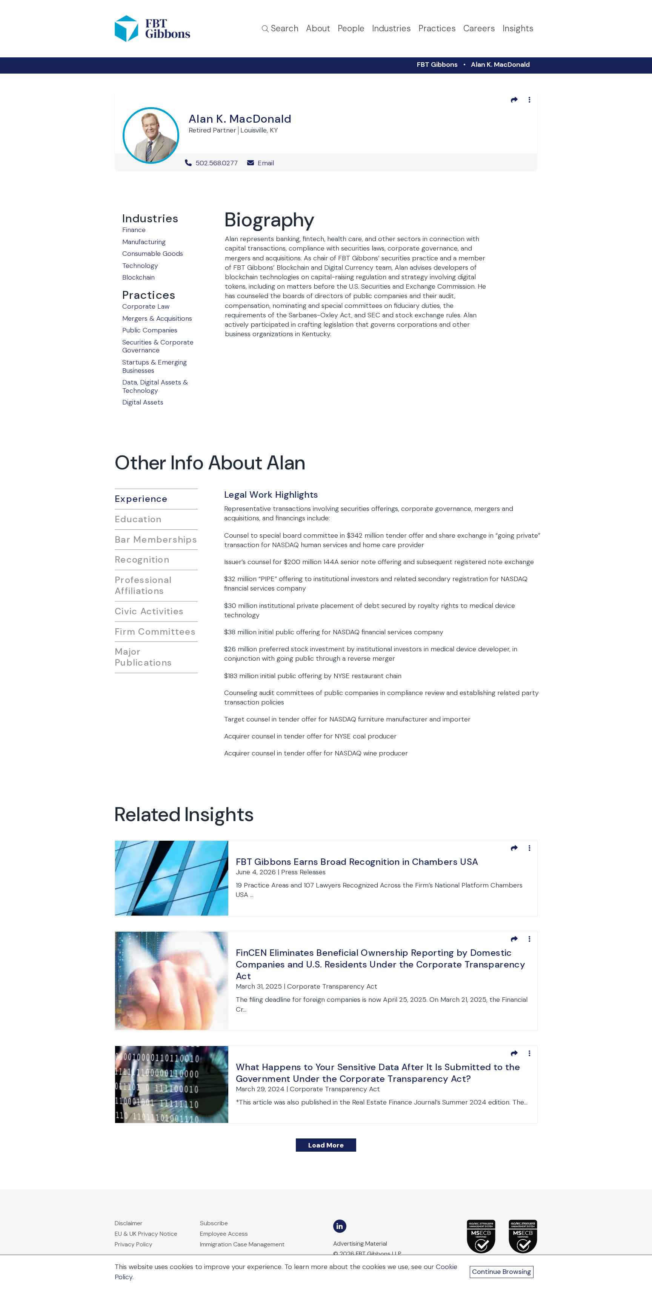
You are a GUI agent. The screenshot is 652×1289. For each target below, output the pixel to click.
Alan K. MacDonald (500, 64)
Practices (437, 28)
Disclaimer (129, 1223)
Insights (518, 28)
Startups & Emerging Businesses (154, 366)
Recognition (142, 559)
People (351, 28)
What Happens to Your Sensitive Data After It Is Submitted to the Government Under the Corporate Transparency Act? (378, 1072)
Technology (140, 265)
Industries (391, 28)
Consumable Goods (152, 253)
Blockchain (138, 277)
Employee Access (224, 1234)
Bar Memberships (156, 539)
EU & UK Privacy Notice (146, 1234)
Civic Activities (149, 611)
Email (265, 163)
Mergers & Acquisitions (157, 318)
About (318, 28)
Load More (326, 1145)
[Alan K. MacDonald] (151, 134)
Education (138, 519)
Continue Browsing (501, 1271)
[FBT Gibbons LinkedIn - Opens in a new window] (339, 1226)
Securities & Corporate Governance (158, 346)
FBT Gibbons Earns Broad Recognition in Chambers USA (357, 862)
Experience (141, 499)
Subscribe (214, 1223)
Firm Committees (155, 631)
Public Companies (149, 330)
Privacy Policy (133, 1244)
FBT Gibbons (437, 64)
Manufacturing (144, 241)
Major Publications (143, 657)
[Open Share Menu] (514, 99)
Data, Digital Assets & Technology (155, 386)
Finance (134, 229)
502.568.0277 (216, 163)
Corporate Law (145, 306)
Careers (479, 28)
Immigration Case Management (242, 1244)
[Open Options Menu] (529, 99)
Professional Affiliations (143, 585)
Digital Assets (142, 402)
